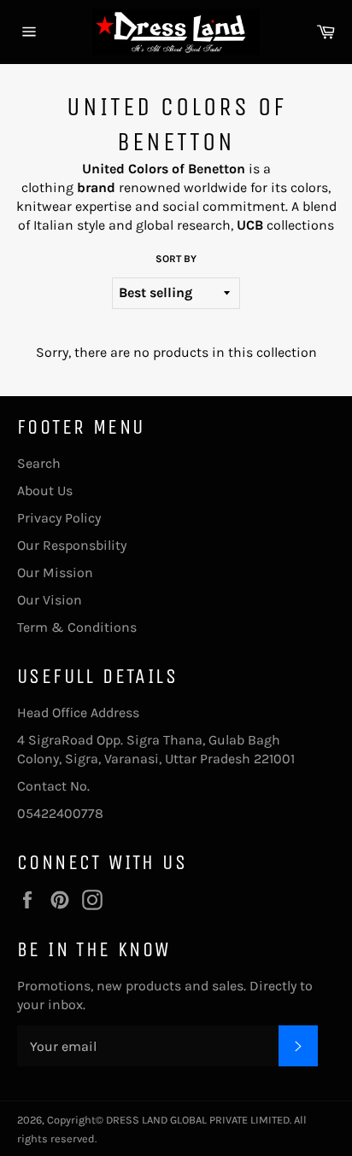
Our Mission (55, 572)
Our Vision (49, 600)
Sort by (176, 259)
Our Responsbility (71, 545)
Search (39, 463)
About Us (45, 490)
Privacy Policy (59, 518)
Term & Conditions (77, 627)
